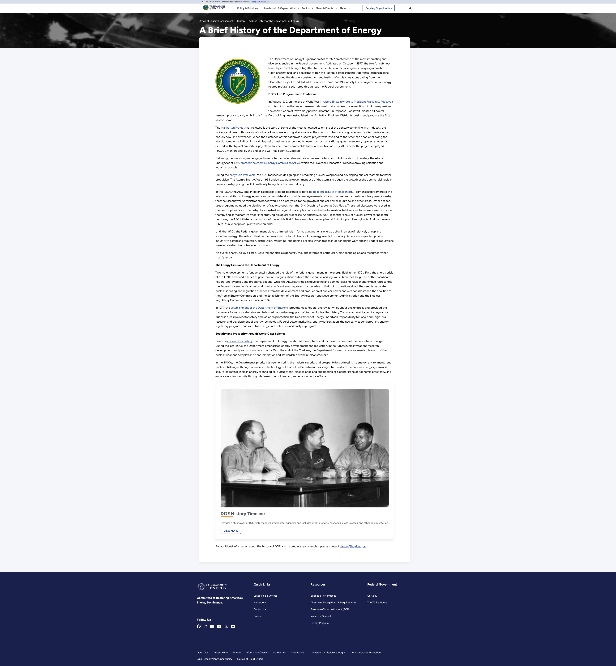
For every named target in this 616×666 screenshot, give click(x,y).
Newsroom (260, 602)
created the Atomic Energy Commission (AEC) (270, 163)
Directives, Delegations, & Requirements (333, 602)
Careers (258, 616)
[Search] (410, 8)
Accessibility (221, 652)
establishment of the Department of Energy (259, 307)
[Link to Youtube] (219, 626)
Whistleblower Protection (366, 652)
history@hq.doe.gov (353, 546)
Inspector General (321, 616)
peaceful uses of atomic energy (333, 192)
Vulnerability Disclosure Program (329, 652)
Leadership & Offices (265, 595)
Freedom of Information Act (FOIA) (331, 609)
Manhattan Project (233, 127)
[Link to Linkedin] (212, 626)
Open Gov (202, 652)
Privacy (237, 652)
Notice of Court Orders (250, 658)
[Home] (214, 9)
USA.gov (372, 595)
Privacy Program (320, 622)
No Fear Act (279, 652)
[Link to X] (226, 626)
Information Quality (257, 652)
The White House (377, 602)
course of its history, (240, 341)
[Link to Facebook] (199, 626)
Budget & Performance (323, 595)
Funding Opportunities (379, 8)
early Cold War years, (243, 175)
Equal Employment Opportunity (214, 658)
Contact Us (260, 609)
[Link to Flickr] (233, 626)
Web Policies (298, 652)
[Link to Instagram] (205, 626)
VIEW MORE (231, 530)
